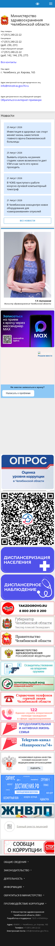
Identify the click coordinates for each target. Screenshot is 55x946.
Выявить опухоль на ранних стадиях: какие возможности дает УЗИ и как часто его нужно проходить (27, 162)
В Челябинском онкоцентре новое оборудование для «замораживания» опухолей (27, 208)
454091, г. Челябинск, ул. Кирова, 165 (30, 924)
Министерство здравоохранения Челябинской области (30, 20)
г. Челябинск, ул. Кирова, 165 (18, 72)
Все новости (27, 220)
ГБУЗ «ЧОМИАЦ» (40, 918)
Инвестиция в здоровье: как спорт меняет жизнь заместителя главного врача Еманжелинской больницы (27, 136)
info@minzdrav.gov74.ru (37, 930)
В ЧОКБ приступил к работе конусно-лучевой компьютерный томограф (26, 186)
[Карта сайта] (30, 4)
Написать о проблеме (18, 393)
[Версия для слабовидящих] (37, 4)
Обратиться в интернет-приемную (21, 100)
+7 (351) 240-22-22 (11, 34)
